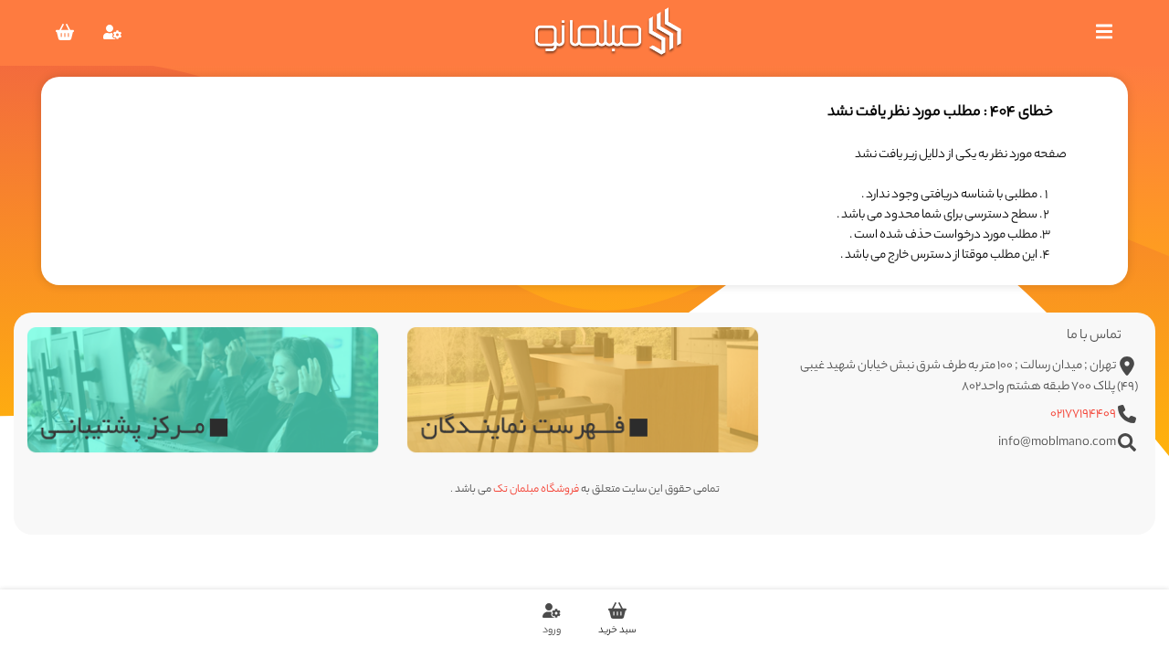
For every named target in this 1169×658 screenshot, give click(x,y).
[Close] (848, 556)
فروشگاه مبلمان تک (536, 490)
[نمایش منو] (1104, 38)
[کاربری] (112, 38)
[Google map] (583, 389)
